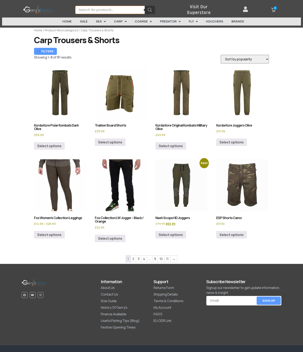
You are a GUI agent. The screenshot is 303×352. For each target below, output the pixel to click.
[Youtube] (33, 295)
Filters (47, 51)
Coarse (141, 21)
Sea (99, 21)
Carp (118, 21)
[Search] (150, 10)
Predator (168, 21)
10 (161, 259)
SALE (84, 21)
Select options (49, 146)
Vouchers (214, 21)
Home (67, 21)
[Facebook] (25, 295)
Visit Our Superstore (199, 10)
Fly (191, 21)
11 (167, 259)
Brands (237, 21)
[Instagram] (41, 295)
